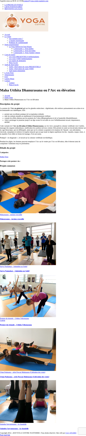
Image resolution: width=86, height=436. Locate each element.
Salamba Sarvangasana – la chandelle (13, 424)
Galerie (2, 320)
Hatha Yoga (4, 157)
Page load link (5, 435)
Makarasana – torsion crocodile (11, 215)
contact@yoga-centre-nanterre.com (36, 1)
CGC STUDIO (70, 433)
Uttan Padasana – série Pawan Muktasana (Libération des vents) (22, 372)
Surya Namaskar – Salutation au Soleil (13, 266)
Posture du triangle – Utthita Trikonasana (14, 318)
